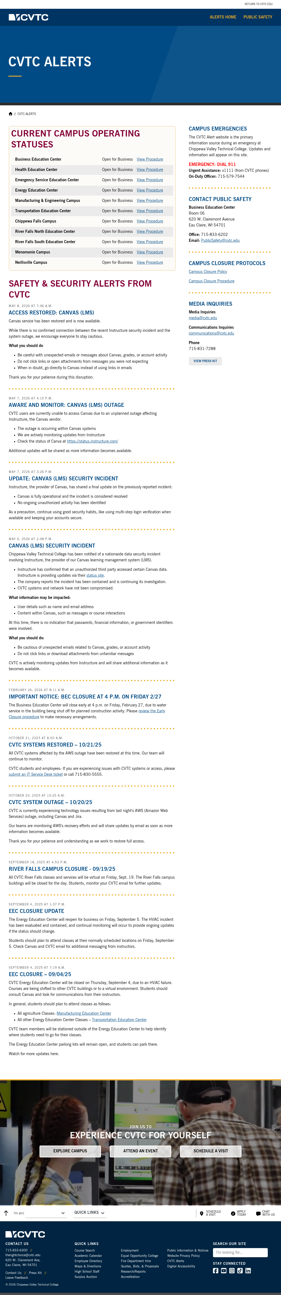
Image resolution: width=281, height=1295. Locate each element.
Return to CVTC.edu (259, 4)
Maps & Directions (88, 1266)
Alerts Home (223, 17)
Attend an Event (140, 1151)
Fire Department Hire (136, 1261)
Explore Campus (70, 1151)
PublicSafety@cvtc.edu (220, 241)
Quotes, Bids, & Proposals (140, 1266)
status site (95, 576)
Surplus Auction (86, 1277)
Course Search (85, 1250)
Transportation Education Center (119, 1020)
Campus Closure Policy (208, 272)
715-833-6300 (16, 1250)
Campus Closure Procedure (211, 281)
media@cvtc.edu (203, 318)
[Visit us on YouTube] (224, 1272)
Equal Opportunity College (139, 1255)
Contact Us (13, 1273)
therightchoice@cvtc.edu (22, 1255)
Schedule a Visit (211, 1151)
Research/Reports (133, 1271)
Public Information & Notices (188, 1250)
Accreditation (130, 1277)
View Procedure (150, 160)
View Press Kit (205, 361)
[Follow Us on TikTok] (240, 1272)
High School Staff (87, 1271)
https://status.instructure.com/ (92, 442)
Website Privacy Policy (183, 1255)
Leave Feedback (16, 1277)
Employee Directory (88, 1261)
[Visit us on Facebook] (215, 1272)
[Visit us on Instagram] (232, 1272)
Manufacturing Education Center (84, 1014)
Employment (130, 1250)
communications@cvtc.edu (211, 334)
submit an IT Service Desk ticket (36, 775)
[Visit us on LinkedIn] (248, 1272)
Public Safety (257, 17)
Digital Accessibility (181, 1266)
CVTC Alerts (175, 1261)
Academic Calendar (88, 1255)
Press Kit (35, 1273)
